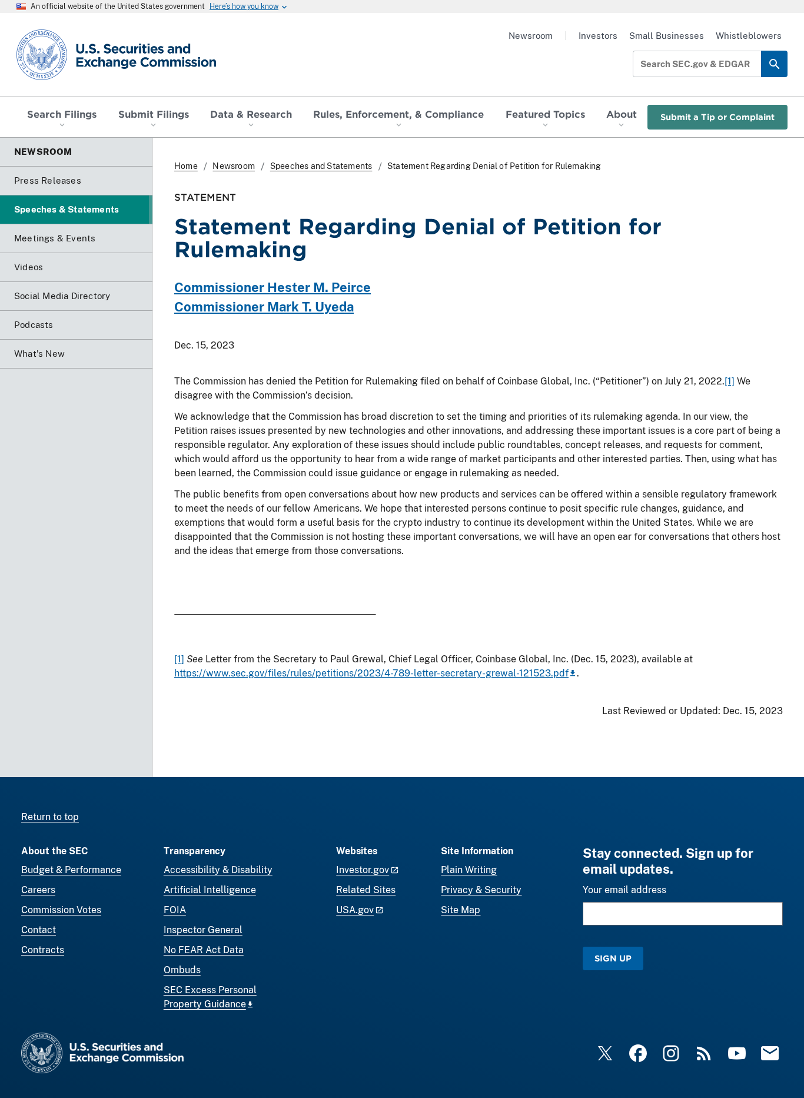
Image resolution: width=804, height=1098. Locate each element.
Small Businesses (666, 36)
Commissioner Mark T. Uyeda (264, 306)
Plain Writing (469, 869)
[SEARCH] (774, 64)
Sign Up (613, 958)
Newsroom (531, 36)
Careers (38, 889)
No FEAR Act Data (204, 950)
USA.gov (355, 909)
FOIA (175, 909)
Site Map (460, 909)
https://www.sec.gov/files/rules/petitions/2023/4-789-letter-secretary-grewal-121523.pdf (371, 673)
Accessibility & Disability (218, 869)
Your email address (624, 889)
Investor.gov (362, 869)
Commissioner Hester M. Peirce (272, 287)
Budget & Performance (71, 869)
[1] (730, 381)
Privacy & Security (481, 889)
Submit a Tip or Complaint (717, 117)
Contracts (42, 950)
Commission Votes (61, 909)
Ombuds (182, 970)
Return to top (50, 816)
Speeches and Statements (321, 166)
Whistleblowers (749, 36)
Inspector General (203, 930)
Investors (598, 36)
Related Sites (366, 889)
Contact (38, 930)
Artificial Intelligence (210, 889)
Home (186, 166)
